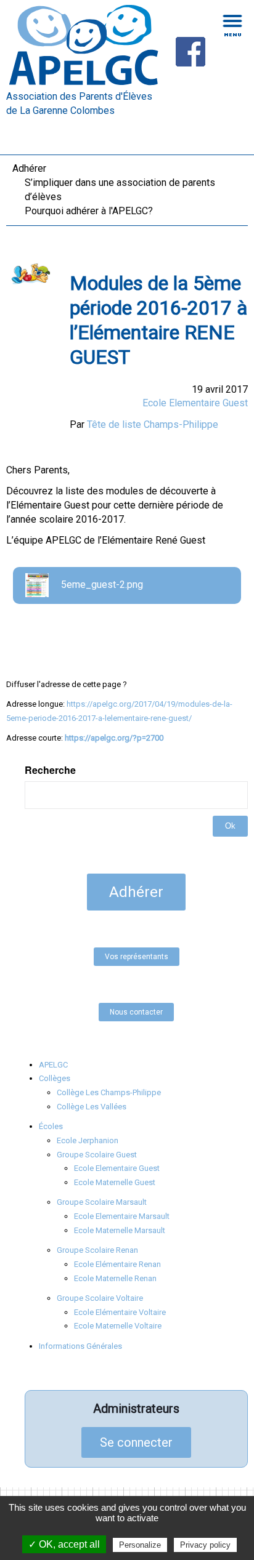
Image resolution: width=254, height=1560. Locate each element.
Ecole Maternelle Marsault (119, 1230)
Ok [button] (230, 825)
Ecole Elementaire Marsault (122, 1216)
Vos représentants (136, 956)
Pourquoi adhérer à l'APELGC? (89, 211)
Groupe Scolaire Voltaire (100, 1298)
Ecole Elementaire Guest (195, 403)
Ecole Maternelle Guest (114, 1182)
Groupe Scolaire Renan (97, 1250)
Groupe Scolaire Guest (97, 1154)
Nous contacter (136, 1012)
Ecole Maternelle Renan (115, 1278)
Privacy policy (205, 1545)
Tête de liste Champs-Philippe (152, 424)
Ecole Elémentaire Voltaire (120, 1312)
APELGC (53, 1064)
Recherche (50, 770)
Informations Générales (80, 1346)
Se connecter (136, 1442)
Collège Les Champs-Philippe (109, 1092)
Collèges (54, 1078)
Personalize (140, 1545)
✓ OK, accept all (64, 1544)
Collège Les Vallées (91, 1106)
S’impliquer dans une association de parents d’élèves (120, 190)
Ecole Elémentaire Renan (117, 1264)
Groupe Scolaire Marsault (102, 1202)
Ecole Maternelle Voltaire (118, 1325)
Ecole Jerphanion (87, 1140)
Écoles (51, 1126)
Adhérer (29, 168)
